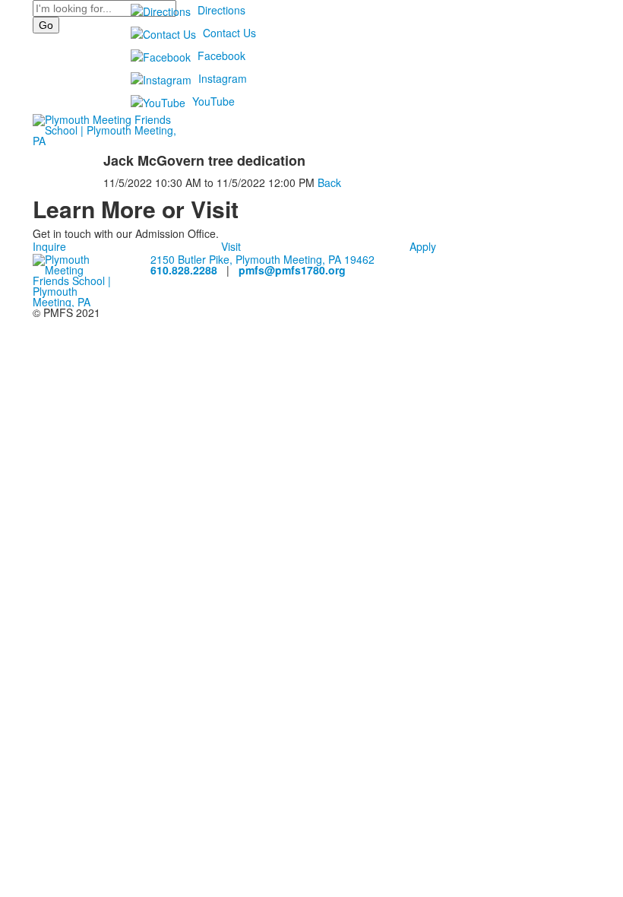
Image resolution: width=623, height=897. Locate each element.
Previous (18, 449)
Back (329, 182)
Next (605, 449)
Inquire (49, 246)
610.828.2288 (183, 269)
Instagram (222, 78)
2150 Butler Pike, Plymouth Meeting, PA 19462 (262, 259)
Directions (221, 9)
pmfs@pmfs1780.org (292, 269)
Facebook (221, 55)
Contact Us (229, 32)
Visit (231, 246)
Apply (423, 246)
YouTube (213, 101)
